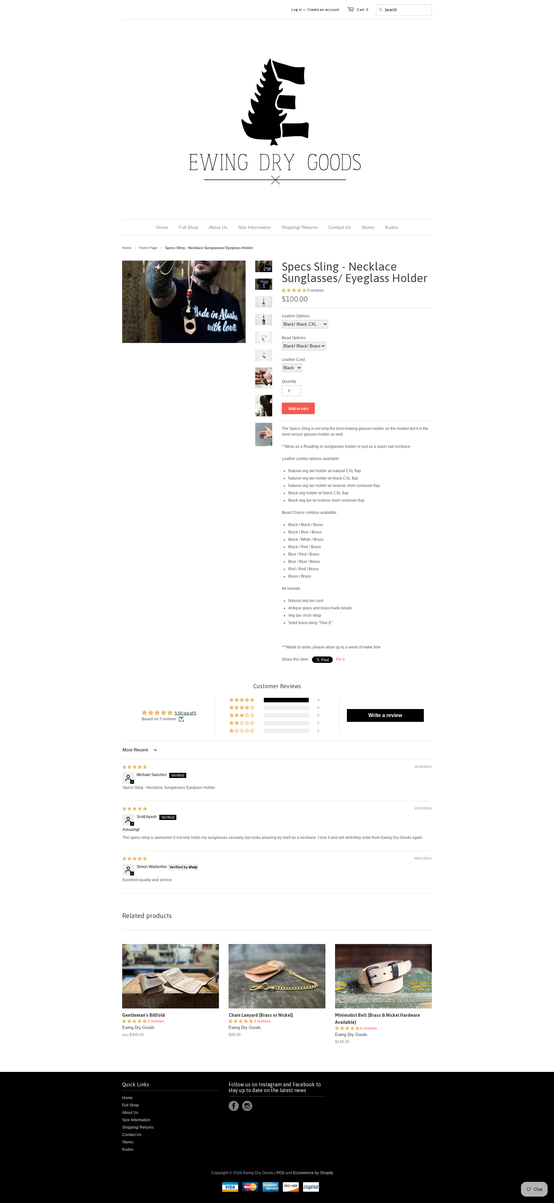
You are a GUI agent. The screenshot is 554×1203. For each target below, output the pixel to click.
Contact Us (131, 1134)
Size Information (136, 1120)
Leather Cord (293, 359)
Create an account (323, 9)
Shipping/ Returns (138, 1127)
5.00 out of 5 (185, 713)
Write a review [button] (385, 715)
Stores (127, 1142)
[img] (134, 767)
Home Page (148, 248)
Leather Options (296, 316)
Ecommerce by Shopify (313, 1173)
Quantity (289, 381)
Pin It (340, 659)
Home (127, 1098)
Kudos (127, 1149)
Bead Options (294, 338)
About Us (130, 1112)
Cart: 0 (362, 9)
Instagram (247, 1106)
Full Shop (130, 1105)
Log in (296, 9)
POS (280, 1173)
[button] (294, 290)
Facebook (234, 1106)
